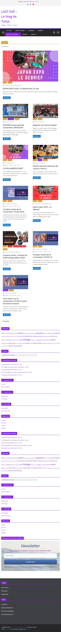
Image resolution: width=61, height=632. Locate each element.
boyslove (6, 165)
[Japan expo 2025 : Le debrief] (45, 193)
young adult (18, 346)
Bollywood (33, 333)
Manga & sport (33, 340)
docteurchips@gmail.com (7, 372)
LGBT (15, 165)
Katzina (3, 420)
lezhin (17, 340)
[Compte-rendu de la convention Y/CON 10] (45, 238)
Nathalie (3, 428)
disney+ (15, 336)
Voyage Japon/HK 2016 (52, 343)
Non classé (10, 119)
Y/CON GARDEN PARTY (13, 168)
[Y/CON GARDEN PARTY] (15, 152)
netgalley (3, 343)
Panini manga (22, 343)
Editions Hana (31, 336)
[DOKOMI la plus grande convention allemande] (15, 111)
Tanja (13, 85)
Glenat (38, 336)
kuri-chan (3, 423)
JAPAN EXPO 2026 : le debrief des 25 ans (21, 88)
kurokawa (13, 340)
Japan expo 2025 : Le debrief (42, 208)
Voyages (24, 34)
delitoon (11, 336)
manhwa (48, 340)
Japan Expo (19, 85)
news (7, 343)
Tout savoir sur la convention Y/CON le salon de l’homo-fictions (15, 301)
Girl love (11, 165)
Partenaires (4, 591)
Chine (45, 333)
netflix (53, 340)
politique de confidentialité (35, 567)
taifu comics (37, 343)
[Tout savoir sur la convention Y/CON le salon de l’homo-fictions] (15, 282)
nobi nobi (11, 343)
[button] (12, 30)
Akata (5, 333)
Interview (5, 290)
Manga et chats (41, 340)
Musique (31, 30)
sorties (10, 82)
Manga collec (4, 396)
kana (2, 340)
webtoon (11, 346)
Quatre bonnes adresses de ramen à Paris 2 (45, 167)
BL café (3, 384)
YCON (18, 165)
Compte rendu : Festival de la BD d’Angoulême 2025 (15, 256)
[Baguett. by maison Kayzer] (45, 111)
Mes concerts (4, 587)
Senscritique (4, 399)
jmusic (52, 336)
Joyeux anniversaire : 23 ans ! (31, 1)
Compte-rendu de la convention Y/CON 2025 (13, 210)
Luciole (3, 425)
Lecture (8, 30)
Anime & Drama (19, 30)
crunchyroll (55, 333)
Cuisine (40, 160)
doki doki (20, 336)
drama (25, 336)
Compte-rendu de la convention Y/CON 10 (42, 255)
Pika (28, 343)
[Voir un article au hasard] (58, 32)
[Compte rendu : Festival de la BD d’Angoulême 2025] (15, 238)
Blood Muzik (4, 408)
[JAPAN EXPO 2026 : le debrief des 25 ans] (30, 66)
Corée (49, 333)
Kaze (5, 340)
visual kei (44, 343)
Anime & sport (27, 333)
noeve (16, 343)
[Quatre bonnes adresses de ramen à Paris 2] (45, 152)
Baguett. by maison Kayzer (45, 125)
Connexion (4, 604)
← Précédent (5, 321)
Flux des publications (7, 607)
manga (18, 252)
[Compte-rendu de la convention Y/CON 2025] (15, 193)
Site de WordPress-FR (7, 614)
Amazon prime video (12, 333)
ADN (2, 333)
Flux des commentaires (7, 611)
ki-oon (8, 340)
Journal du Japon (5, 387)
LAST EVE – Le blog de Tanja (9, 16)
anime (21, 333)
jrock (56, 336)
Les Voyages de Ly (6, 367)
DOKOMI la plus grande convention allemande (13, 126)
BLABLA (33, 34)
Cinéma (40, 30)
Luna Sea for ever (5, 411)
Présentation (4, 594)
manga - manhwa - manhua (19, 246)
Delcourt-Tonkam (5, 336)
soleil (31, 343)
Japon (48, 336)
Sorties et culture (12, 34)
